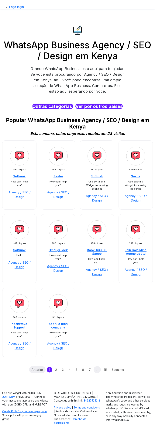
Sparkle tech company (58, 325)
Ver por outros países (99, 106)
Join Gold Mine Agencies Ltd (135, 251)
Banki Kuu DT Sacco (97, 251)
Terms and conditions (87, 407)
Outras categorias (52, 106)
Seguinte (118, 370)
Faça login (16, 7)
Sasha (58, 176)
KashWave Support (19, 325)
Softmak (19, 176)
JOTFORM (8, 396)
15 (105, 370)
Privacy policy (62, 407)
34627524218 (92, 400)
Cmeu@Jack (58, 250)
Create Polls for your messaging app (24, 411)
